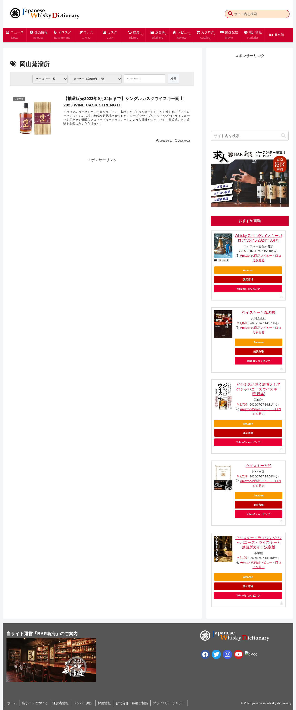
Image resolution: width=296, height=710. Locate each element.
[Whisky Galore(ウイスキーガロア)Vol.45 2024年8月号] (223, 245)
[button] (230, 13)
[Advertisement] (56, 195)
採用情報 (104, 703)
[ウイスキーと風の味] (223, 324)
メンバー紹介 (83, 703)
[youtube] (238, 654)
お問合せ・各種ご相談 (132, 703)
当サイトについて (35, 703)
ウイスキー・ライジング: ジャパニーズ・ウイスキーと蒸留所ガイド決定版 (258, 542)
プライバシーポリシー (169, 703)
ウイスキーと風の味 (258, 312)
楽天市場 (248, 279)
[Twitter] (216, 654)
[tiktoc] (251, 654)
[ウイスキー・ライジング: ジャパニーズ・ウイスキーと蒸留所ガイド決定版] (223, 549)
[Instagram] (227, 654)
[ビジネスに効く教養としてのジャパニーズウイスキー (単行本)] (223, 395)
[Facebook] (205, 654)
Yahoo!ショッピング (248, 288)
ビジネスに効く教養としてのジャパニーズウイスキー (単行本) (258, 389)
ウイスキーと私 (258, 466)
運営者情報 (60, 703)
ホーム (12, 703)
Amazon (248, 270)
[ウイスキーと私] (223, 477)
